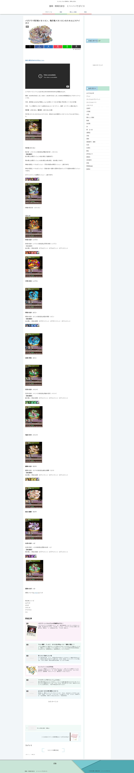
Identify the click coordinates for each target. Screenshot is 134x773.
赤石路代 (88, 160)
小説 (87, 114)
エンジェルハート (91, 102)
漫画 (87, 138)
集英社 (88, 169)
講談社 (88, 157)
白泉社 (88, 148)
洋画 (87, 135)
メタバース (89, 105)
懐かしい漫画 (90, 117)
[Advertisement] (53, 54)
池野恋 (88, 132)
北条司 (88, 108)
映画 (87, 120)
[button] (76, 46)
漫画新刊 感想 (90, 141)
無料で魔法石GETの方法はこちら (34, 60)
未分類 (88, 123)
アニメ (88, 96)
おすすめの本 (90, 93)
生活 (87, 145)
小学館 (88, 111)
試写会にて (89, 154)
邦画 (87, 163)
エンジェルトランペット (93, 99)
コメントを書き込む (53, 750)
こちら (36, 592)
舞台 (87, 151)
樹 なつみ (89, 129)
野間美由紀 (89, 166)
